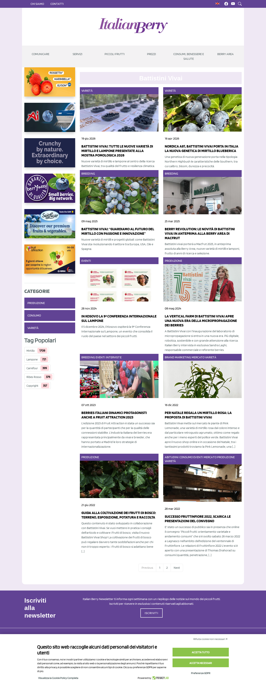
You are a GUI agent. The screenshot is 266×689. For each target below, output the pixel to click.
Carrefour (32, 368)
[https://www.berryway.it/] (49, 191)
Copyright (32, 386)
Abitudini (172, 457)
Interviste (114, 357)
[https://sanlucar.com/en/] (49, 226)
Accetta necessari (200, 662)
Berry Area (225, 54)
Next (177, 567)
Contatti (57, 4)
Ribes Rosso (33, 377)
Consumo (34, 315)
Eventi (86, 261)
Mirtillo (30, 350)
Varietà (33, 328)
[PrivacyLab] (160, 678)
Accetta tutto (201, 652)
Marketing (183, 357)
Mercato (198, 357)
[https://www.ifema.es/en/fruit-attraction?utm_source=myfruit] (49, 262)
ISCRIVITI (151, 613)
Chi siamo (37, 4)
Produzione (36, 303)
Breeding (88, 173)
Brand (169, 357)
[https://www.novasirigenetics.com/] (49, 85)
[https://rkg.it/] (49, 156)
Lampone (32, 359)
